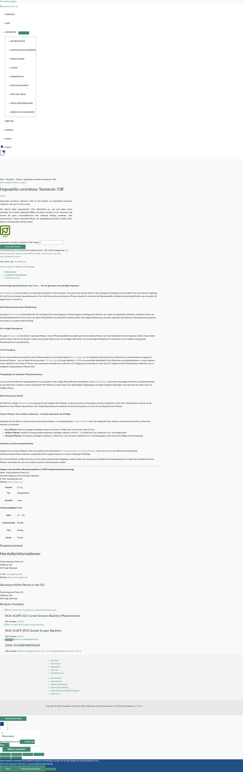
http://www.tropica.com (18, 577)
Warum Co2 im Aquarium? (22, 112)
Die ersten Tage (17, 41)
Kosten (13, 68)
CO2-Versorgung (52, 360)
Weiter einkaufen (16, 749)
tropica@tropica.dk (14, 574)
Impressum (55, 694)
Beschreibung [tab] (10, 272)
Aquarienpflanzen (7, 293)
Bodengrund (13, 336)
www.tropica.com (15, 482)
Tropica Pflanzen (81, 421)
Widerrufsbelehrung (59, 684)
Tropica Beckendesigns (21, 103)
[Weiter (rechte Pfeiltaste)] (16, 757)
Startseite (10, 14)
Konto (8, 139)
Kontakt (9, 130)
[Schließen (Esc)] (38, 754)
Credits (139, 706)
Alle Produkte (5, 183)
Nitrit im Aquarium (19, 86)
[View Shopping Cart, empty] (2, 153)
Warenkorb (55, 667)
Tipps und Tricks (18, 94)
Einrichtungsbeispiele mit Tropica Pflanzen (77, 451)
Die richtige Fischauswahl (23, 50)
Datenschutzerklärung (60, 688)
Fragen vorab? (17, 59)
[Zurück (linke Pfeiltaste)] (5, 757)
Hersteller (10, 179)
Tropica (19, 179)
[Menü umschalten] (23, 32)
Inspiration (10, 32)
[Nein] (51, 769)
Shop (7, 23)
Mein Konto (55, 664)
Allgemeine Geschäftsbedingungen (65, 691)
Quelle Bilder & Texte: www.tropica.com (39, 254)
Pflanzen (15, 183)
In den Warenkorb (13, 247)
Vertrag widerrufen (13, 719)
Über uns (9, 121)
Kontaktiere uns (57, 673)
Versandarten (56, 678)
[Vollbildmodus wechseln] (16, 754)
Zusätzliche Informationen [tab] (16, 275)
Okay (7, 769)
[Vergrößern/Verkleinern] (5, 754)
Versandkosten (20, 262)
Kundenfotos (17, 77)
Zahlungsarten (56, 681)
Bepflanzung (13, 314)
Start (2, 179)
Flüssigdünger (101, 382)
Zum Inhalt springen (8, 1)
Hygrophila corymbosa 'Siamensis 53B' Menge (19, 242)
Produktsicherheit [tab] (12, 278)
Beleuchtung (24, 403)
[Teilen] (27, 754)
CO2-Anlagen (77, 357)
